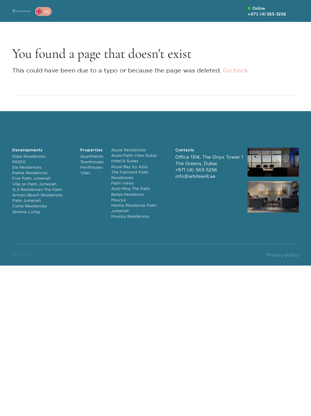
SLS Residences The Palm (37, 190)
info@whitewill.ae (195, 176)
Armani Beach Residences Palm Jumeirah (37, 198)
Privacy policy (282, 255)
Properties (91, 150)
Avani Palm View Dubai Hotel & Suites (134, 158)
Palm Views (122, 183)
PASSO (19, 162)
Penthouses (91, 168)
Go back (235, 71)
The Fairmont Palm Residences (129, 175)
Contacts (184, 150)
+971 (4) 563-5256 (196, 170)
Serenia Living (26, 212)
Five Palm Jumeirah (31, 179)
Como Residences (29, 206)
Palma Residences (29, 173)
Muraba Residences (130, 217)
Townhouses (92, 162)
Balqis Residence (127, 195)
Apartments (91, 157)
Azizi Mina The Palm (130, 189)
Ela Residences (26, 168)
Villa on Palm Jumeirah (34, 184)
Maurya (118, 200)
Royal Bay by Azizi (129, 167)
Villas (85, 173)
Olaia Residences (28, 157)
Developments (27, 150)
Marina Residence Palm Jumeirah (133, 208)
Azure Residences (128, 150)
